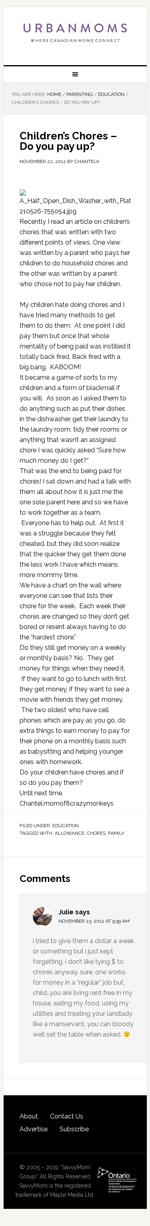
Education (65, 825)
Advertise (34, 1129)
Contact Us (66, 1116)
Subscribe (74, 1129)
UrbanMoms (75, 33)
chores (96, 833)
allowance (69, 833)
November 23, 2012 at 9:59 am (94, 921)
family (116, 833)
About (29, 1116)
